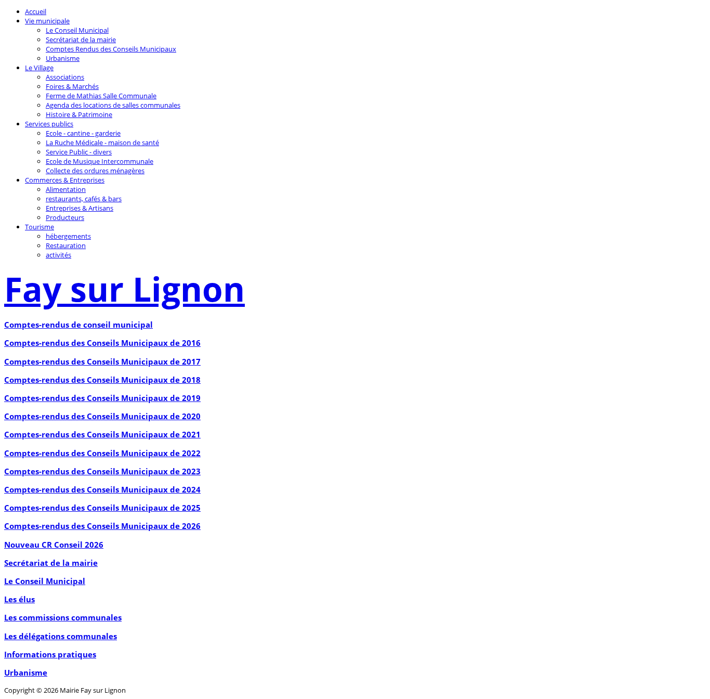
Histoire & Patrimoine (79, 114)
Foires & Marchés (72, 86)
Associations (65, 77)
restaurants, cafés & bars (84, 198)
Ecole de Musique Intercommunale (99, 161)
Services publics (49, 123)
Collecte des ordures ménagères (95, 170)
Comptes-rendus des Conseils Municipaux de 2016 (102, 343)
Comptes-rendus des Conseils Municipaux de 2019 (102, 398)
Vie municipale (47, 20)
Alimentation (66, 189)
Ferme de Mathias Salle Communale (101, 95)
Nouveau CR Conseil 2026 (53, 544)
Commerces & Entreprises (64, 180)
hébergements (68, 236)
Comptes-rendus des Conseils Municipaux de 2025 (102, 507)
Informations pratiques (50, 654)
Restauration (66, 245)
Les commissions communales (63, 617)
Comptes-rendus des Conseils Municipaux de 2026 (102, 526)
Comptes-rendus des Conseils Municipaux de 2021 (102, 434)
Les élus (19, 599)
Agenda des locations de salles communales (113, 105)
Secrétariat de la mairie (81, 39)
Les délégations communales (60, 636)
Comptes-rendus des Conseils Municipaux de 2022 (102, 453)
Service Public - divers (79, 152)
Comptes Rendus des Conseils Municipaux (111, 49)
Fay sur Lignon (124, 289)
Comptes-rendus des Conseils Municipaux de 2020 (102, 416)
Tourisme (39, 226)
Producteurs (65, 217)
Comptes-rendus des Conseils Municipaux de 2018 (102, 379)
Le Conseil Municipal (77, 30)
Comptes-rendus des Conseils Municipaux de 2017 (102, 361)
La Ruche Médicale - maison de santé (102, 142)
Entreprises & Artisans (79, 208)
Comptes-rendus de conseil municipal (78, 324)
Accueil (35, 11)
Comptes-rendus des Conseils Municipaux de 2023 (102, 471)
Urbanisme (63, 58)
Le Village (39, 67)
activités (58, 255)
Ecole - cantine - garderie (83, 133)
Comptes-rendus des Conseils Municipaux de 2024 (102, 489)
